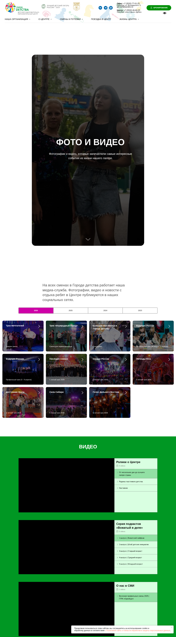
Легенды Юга (143, 359)
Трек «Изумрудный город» (63, 325)
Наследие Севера (58, 359)
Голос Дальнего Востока (106, 392)
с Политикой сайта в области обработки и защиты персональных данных (137, 630)
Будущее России (145, 325)
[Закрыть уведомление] (172, 627)
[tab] (36, 310)
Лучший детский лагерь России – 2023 (58, 6)
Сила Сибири (56, 392)
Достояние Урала (15, 392)
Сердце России (101, 359)
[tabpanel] (88, 376)
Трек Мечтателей (15, 325)
